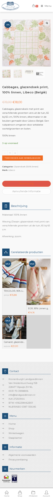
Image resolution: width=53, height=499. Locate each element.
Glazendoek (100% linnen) (26, 166)
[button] (47, 23)
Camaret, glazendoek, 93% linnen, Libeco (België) (14, 342)
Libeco (11, 170)
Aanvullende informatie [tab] (26, 191)
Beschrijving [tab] (26, 183)
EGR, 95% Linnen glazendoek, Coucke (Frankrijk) (38, 308)
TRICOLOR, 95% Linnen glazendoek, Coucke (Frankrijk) (14, 291)
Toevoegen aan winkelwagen (22, 158)
